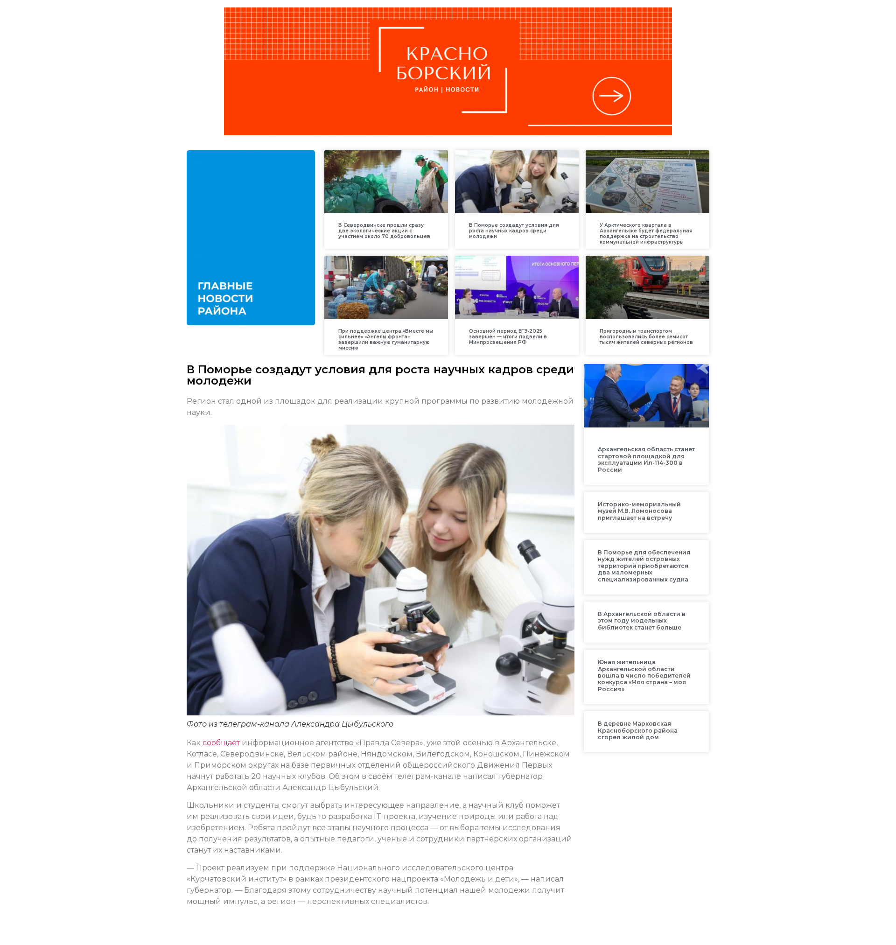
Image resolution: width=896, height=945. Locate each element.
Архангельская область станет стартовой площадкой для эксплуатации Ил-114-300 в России (646, 459)
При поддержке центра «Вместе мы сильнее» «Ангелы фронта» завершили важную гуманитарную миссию (385, 339)
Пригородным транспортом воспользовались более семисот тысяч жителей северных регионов (646, 336)
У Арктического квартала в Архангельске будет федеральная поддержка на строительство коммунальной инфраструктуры (646, 233)
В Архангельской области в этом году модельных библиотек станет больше (642, 620)
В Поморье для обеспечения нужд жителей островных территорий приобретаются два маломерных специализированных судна (644, 566)
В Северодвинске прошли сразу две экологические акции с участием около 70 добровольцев (384, 230)
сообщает (221, 742)
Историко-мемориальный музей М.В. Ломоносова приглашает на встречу (639, 511)
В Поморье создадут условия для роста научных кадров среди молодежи (514, 230)
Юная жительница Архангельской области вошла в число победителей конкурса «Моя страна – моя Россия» (644, 675)
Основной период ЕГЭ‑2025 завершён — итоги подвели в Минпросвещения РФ (508, 336)
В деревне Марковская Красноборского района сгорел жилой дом (638, 730)
